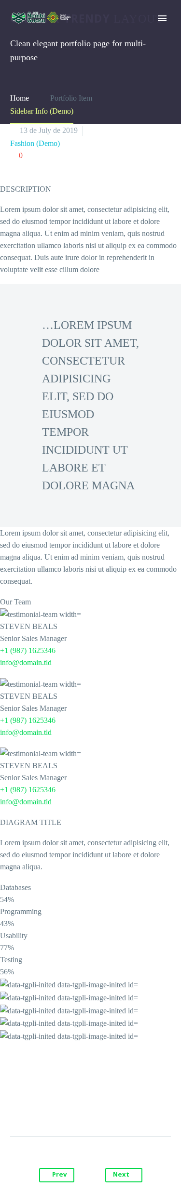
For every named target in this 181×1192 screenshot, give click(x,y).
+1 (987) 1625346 (28, 650)
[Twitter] (63, 1106)
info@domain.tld (26, 662)
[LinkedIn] (118, 1106)
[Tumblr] (100, 1106)
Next (121, 1175)
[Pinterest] (81, 1106)
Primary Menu (162, 18)
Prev (59, 1175)
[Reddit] (136, 1106)
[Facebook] (45, 1106)
